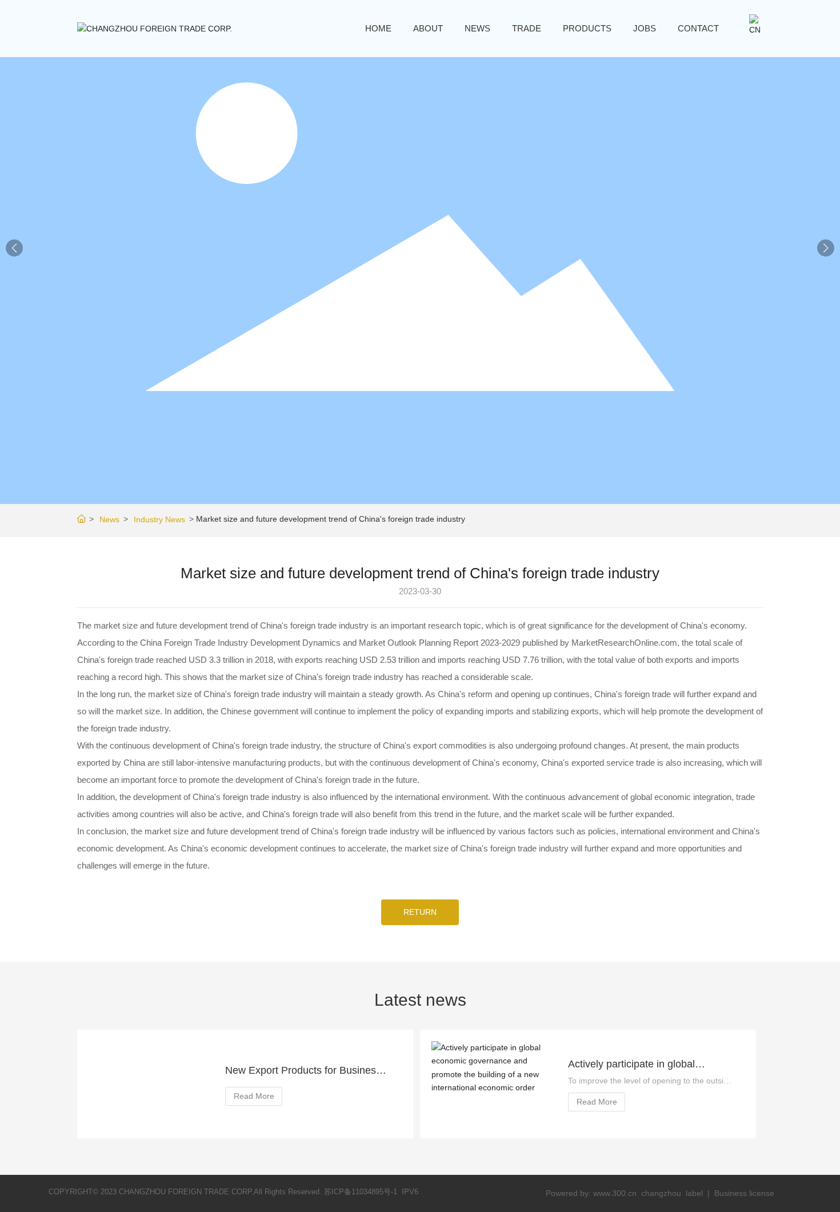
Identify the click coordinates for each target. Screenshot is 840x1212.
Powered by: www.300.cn (591, 1193)
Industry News (159, 519)
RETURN (420, 912)
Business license (744, 1193)
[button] (825, 248)
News (109, 519)
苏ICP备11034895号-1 (360, 1191)
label (694, 1193)
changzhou (662, 1193)
